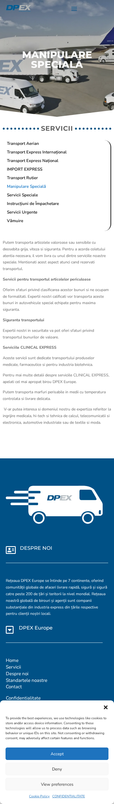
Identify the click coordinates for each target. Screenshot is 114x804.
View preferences (57, 784)
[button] (105, 707)
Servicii (13, 667)
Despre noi (17, 674)
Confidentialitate (23, 698)
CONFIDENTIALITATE (68, 796)
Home (12, 660)
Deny (57, 769)
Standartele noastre (26, 680)
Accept (57, 754)
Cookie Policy (39, 796)
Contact (14, 687)
